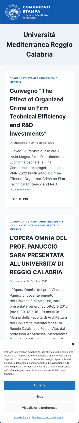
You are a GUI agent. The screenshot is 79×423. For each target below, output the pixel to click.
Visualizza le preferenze (39, 408)
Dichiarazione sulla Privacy (47, 417)
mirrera (17, 281)
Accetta (40, 385)
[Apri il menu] (70, 12)
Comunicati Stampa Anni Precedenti (36, 221)
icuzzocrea (20, 142)
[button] (73, 344)
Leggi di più (21, 199)
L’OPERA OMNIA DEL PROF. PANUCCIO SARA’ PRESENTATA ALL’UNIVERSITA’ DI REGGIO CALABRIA (38, 255)
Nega (39, 396)
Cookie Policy (22, 417)
